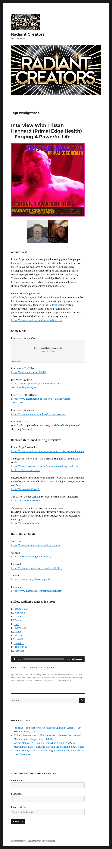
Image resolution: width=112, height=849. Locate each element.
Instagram (31, 297)
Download (49, 667)
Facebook (56, 297)
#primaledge (78, 678)
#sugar (31, 680)
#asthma (47, 675)
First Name (17, 780)
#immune (44, 678)
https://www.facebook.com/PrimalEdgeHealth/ (36, 568)
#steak (24, 680)
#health (35, 678)
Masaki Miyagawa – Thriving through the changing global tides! (49, 746)
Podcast (53, 305)
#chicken (15, 678)
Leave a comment (64, 680)
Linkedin (19, 639)
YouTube (19, 297)
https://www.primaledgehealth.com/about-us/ (36, 320)
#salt (13, 680)
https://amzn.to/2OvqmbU (25, 523)
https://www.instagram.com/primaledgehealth (36, 590)
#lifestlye (60, 678)
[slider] (79, 658)
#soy (18, 680)
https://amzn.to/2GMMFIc (25, 500)
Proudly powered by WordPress (41, 841)
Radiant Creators (28, 34)
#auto (54, 675)
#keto (52, 678)
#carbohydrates (65, 675)
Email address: (19, 807)
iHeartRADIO (21, 647)
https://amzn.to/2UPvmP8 (25, 489)
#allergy (38, 675)
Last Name (17, 793)
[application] (48, 659)
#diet (22, 678)
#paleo (68, 678)
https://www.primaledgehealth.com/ (31, 556)
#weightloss (48, 680)
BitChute (19, 635)
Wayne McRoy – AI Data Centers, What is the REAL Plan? (44, 743)
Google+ (19, 643)
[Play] (14, 659)
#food (28, 678)
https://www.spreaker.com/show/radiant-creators (38, 414)
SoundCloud (21, 609)
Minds (17, 631)
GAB (16, 624)
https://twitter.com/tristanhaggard (30, 579)
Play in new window (31, 667)
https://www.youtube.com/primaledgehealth (35, 545)
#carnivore (77, 675)
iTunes (18, 616)
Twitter (42, 297)
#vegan (38, 680)
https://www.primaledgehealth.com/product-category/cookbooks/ (47, 451)
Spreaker (19, 650)
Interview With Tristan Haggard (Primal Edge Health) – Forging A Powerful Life (46, 131)
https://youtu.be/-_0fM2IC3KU (28, 372)
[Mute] (73, 659)
